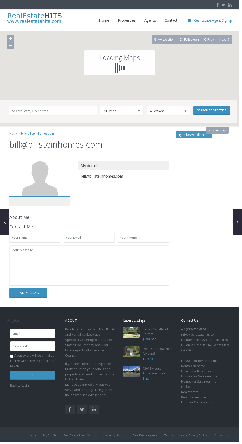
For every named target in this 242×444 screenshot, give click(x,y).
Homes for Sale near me (198, 381)
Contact (171, 20)
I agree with (32, 360)
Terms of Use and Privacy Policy (185, 435)
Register (32, 375)
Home (104, 20)
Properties (127, 20)
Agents (150, 20)
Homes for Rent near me (198, 371)
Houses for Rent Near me (199, 360)
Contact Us (221, 435)
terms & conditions (40, 360)
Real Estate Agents (145, 435)
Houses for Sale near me (199, 376)
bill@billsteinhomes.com (40, 179)
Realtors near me (193, 397)
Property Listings (114, 435)
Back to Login (19, 385)
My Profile (49, 435)
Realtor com (189, 392)
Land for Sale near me (197, 402)
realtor (186, 386)
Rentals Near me (193, 366)
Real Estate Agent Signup (80, 435)
